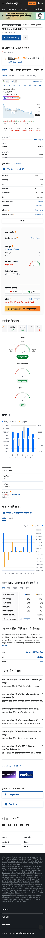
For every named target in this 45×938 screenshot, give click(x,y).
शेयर (4, 9)
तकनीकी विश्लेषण (10, 320)
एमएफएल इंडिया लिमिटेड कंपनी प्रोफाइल (21, 628)
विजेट (3, 847)
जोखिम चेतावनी (6, 925)
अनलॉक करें (26, 619)
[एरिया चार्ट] (7, 81)
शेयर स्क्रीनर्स (12, 9)
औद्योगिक (40, 657)
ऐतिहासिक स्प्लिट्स (31, 76)
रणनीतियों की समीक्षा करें (15, 62)
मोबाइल (4, 837)
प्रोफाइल (11, 76)
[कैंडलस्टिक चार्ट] (4, 81)
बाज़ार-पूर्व (28, 9)
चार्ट (11, 70)
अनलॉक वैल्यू (37, 139)
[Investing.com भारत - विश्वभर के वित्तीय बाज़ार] (13, 3)
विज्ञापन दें (27, 842)
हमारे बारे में (28, 837)
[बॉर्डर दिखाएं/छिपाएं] (15, 81)
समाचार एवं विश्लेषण (23, 70)
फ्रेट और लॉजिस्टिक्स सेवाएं (34, 652)
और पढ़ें (4, 645)
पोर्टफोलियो (5, 842)
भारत (20, 9)
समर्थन (26, 847)
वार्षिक (4, 518)
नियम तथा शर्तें (5, 910)
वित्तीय (36, 70)
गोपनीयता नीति (5, 917)
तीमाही (11, 518)
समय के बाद (38, 9)
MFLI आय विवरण (10, 506)
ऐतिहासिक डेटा (20, 76)
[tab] (12, 328)
